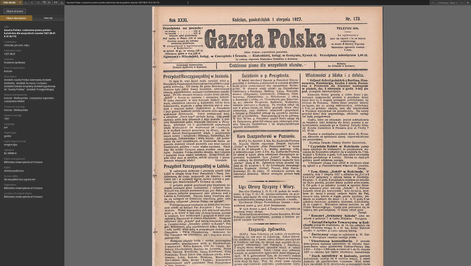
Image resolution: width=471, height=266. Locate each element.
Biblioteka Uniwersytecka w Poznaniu (23, 162)
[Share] (32, 2)
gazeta (7, 136)
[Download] (26, 2)
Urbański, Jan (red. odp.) (16, 45)
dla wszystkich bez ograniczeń (19, 179)
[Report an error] (62, 2)
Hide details (9, 2)
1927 (6, 118)
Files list (48, 18)
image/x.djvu (10, 144)
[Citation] (55, 2)
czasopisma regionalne (41, 98)
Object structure (14, 11)
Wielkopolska (21, 98)
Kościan (8, 71)
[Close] (468, 2)
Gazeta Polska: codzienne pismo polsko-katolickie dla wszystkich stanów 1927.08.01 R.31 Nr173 (29, 33)
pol (6, 127)
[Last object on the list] (462, 2)
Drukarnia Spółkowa (14, 62)
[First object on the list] (433, 2)
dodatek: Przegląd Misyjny (40, 89)
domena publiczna (14, 170)
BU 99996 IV (10, 153)
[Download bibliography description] (49, 2)
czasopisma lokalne (14, 101)
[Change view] (44, 2)
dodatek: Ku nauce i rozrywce (31, 83)
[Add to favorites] (38, 2)
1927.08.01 (9, 53)
